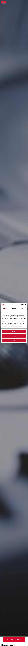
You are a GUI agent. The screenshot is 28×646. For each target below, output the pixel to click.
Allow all (14, 331)
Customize (13, 335)
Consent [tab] (5, 308)
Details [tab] (14, 308)
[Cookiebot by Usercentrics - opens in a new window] (20, 304)
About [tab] (22, 308)
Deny (14, 340)
